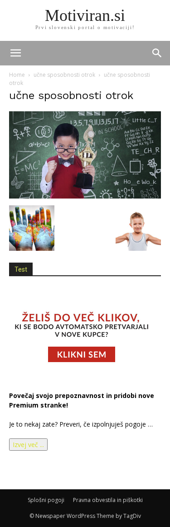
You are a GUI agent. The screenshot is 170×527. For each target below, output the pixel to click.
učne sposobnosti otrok (64, 75)
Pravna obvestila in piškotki (108, 500)
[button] (157, 53)
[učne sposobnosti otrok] (85, 196)
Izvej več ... (28, 444)
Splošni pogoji (46, 500)
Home (17, 75)
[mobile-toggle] (15, 53)
